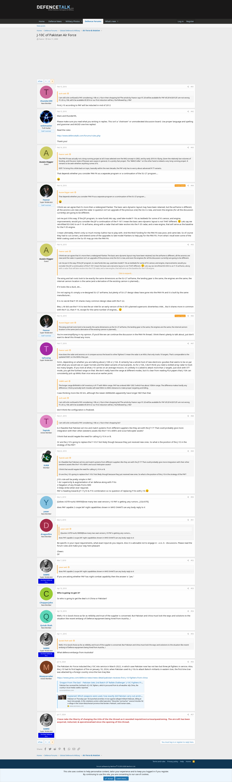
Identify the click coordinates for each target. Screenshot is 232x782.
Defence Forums (93, 21)
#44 (192, 185)
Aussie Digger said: (66, 192)
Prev (40, 81)
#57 (192, 714)
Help (182, 761)
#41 (192, 87)
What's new (110, 21)
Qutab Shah (46, 625)
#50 (192, 497)
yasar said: (65, 529)
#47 (192, 343)
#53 (192, 588)
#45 (192, 244)
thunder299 (46, 101)
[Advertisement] (116, 60)
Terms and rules (159, 761)
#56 (192, 662)
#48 (192, 416)
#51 (192, 520)
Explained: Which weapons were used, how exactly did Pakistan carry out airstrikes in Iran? (110, 696)
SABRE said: (63, 381)
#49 (192, 451)
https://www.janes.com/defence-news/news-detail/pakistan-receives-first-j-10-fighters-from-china (102, 677)
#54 (192, 611)
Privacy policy (172, 761)
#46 (192, 316)
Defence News (55, 21)
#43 (192, 147)
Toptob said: (64, 458)
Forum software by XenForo (116, 766)
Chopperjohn (46, 602)
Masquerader (46, 676)
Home (41, 21)
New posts (41, 26)
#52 (192, 560)
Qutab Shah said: (65, 640)
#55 (192, 634)
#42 (192, 111)
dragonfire (46, 534)
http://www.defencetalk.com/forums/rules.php (78, 135)
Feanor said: (63, 154)
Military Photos (73, 21)
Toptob (46, 430)
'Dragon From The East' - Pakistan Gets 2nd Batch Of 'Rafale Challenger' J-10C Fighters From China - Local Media (111, 682)
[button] (81, 21)
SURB (46, 465)
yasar (46, 511)
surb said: (62, 93)
